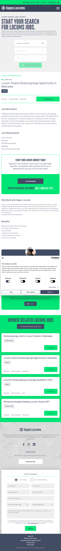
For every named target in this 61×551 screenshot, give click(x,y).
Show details (52, 287)
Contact (43, 2)
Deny (11, 292)
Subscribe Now (30, 461)
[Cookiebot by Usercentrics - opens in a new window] (52, 258)
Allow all (49, 292)
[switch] (23, 281)
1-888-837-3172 (46, 188)
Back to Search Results (12, 75)
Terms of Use (30, 544)
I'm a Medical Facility (41, 480)
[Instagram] (28, 444)
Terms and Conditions (33, 523)
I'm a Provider (23, 480)
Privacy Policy (30, 542)
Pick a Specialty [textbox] (21, 51)
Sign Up (32, 304)
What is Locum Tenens (30, 538)
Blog (37, 2)
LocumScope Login (53, 2)
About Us (30, 536)
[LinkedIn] (34, 444)
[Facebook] (24, 444)
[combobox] (30, 43)
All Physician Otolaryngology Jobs (30, 326)
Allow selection (30, 292)
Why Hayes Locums (29, 2)
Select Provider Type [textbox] (14, 504)
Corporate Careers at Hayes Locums (30, 540)
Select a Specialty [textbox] (38, 504)
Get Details (50, 347)
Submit (30, 528)
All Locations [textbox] (21, 58)
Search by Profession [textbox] (23, 43)
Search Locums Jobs (32, 65)
